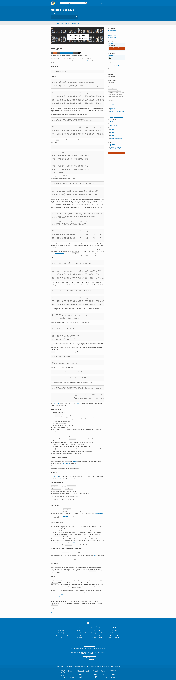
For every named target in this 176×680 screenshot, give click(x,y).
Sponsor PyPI (97, 635)
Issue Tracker (113, 35)
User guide (61, 634)
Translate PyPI (96, 634)
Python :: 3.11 (113, 135)
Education (112, 110)
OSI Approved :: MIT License (116, 117)
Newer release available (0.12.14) (115, 48)
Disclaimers (89, 61)
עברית (111, 666)
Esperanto (116, 666)
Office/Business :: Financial (116, 145)
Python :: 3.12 (113, 137)
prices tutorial (56, 545)
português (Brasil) (76, 666)
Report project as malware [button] (117, 153)
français (66, 666)
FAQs (62, 637)
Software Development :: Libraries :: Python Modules (116, 148)
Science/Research (114, 113)
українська (83, 666)
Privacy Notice (113, 635)
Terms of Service (113, 630)
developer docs (99, 513)
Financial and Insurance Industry (117, 111)
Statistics (79, 634)
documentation (113, 30)
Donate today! (88, 650)
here (75, 466)
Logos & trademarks (79, 635)
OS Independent (114, 125)
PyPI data (111, 43)
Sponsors (111, 3)
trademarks (100, 652)
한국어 (120, 666)
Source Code (113, 37)
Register (122, 3)
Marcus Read (115, 65)
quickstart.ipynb (56, 403)
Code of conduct (113, 634)
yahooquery (82, 61)
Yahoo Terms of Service (58, 597)
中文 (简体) (97, 666)
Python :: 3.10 (113, 134)
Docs (105, 3)
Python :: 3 (112, 131)
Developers (113, 108)
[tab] (55, 23)
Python (112, 129)
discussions (58, 559)
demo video (58, 478)
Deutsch (92, 666)
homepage (112, 33)
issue (94, 555)
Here (78, 403)
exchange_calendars (59, 253)
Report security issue (114, 632)
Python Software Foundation (87, 653)
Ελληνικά (87, 666)
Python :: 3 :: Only (114, 132)
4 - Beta (112, 104)
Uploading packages (61, 632)
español (62, 666)
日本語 (70, 666)
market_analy (56, 476)
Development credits (96, 637)
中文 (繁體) (102, 666)
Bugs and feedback (96, 630)
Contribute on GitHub (96, 632)
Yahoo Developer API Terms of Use (60, 595)
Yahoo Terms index (57, 598)
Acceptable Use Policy (113, 637)
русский (107, 666)
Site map (88, 657)
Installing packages (61, 630)
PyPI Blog (79, 630)
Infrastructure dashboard (79, 632)
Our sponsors (79, 637)
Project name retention (61, 635)
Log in (117, 3)
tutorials (75, 461)
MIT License (53, 613)
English (112, 121)
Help (101, 3)
